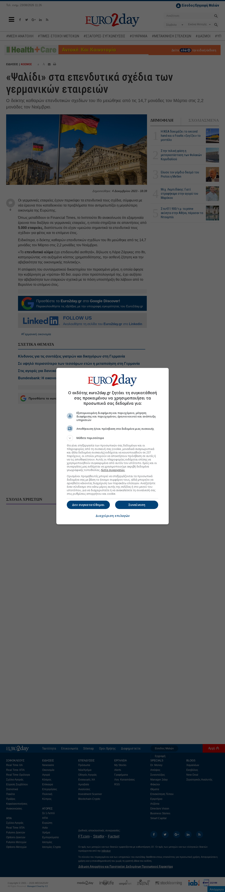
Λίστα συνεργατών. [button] (113, 470)
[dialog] (112, 446)
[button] (112, 438)
